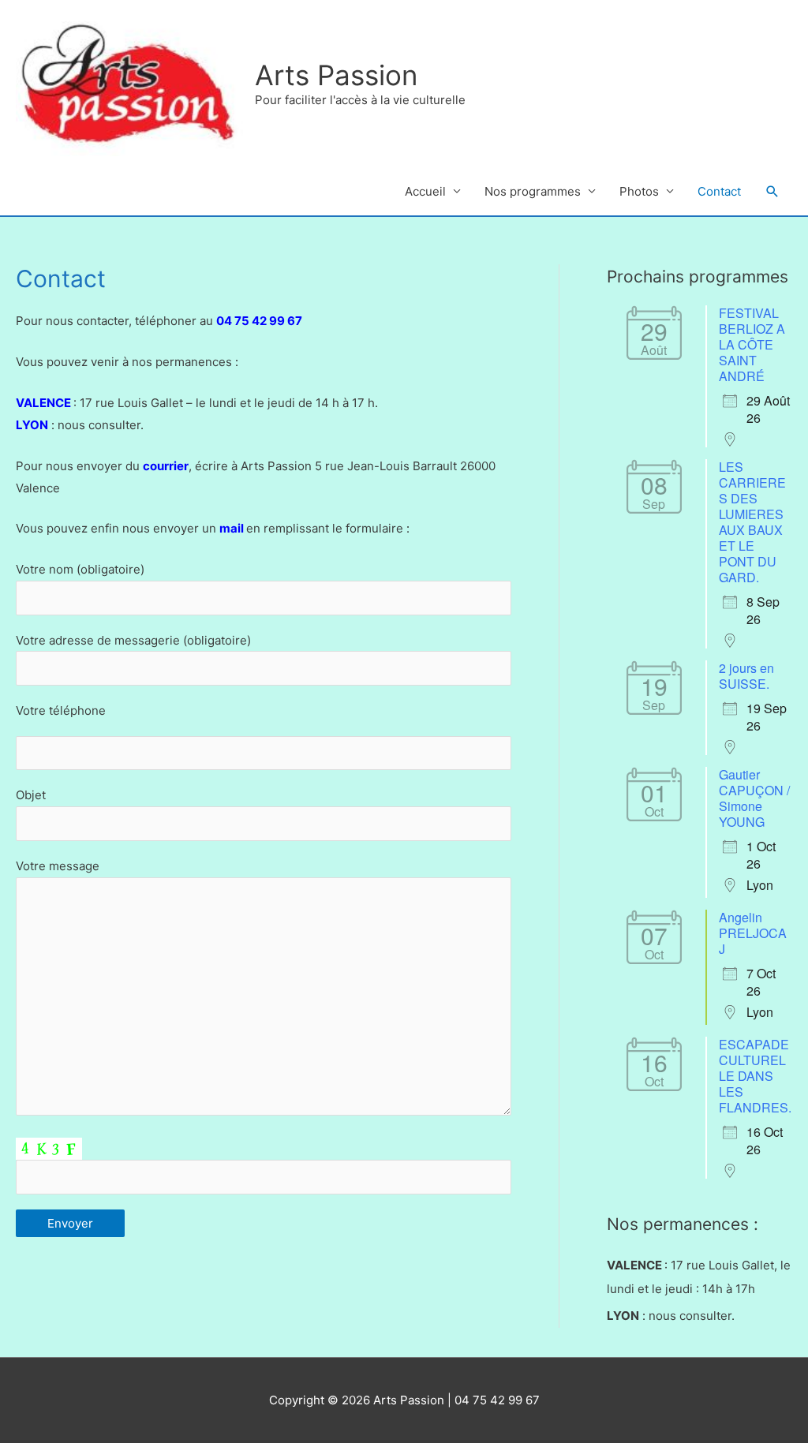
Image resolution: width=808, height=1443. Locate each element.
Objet (31, 794)
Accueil (425, 191)
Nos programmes (532, 191)
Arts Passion (336, 75)
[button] (772, 192)
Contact (719, 191)
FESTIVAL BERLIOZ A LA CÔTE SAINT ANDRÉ (752, 344)
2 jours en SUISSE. (746, 676)
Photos (639, 191)
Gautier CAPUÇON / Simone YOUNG (754, 798)
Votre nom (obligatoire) (80, 569)
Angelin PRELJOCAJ (753, 933)
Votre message (57, 865)
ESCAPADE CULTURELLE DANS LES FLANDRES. (755, 1075)
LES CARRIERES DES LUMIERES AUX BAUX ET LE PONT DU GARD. (752, 522)
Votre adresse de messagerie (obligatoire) (133, 640)
